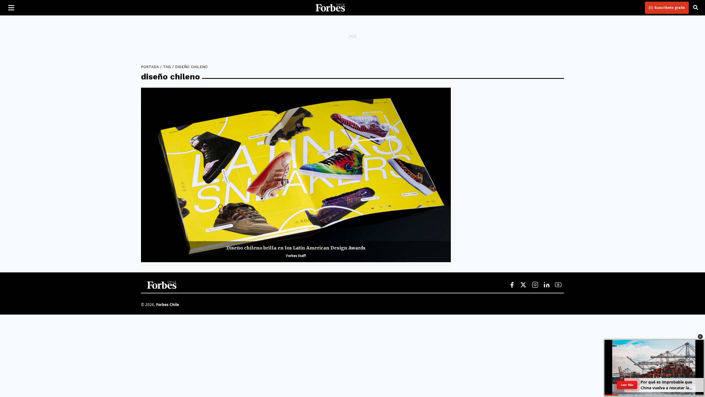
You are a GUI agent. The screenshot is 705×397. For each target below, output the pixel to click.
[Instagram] (535, 285)
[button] (700, 336)
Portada (150, 67)
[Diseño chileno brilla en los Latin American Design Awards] (296, 175)
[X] (523, 285)
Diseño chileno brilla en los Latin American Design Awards (295, 248)
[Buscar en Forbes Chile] (695, 7)
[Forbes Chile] (330, 7)
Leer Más (627, 385)
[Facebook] (512, 285)
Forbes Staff (296, 255)
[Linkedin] (546, 285)
